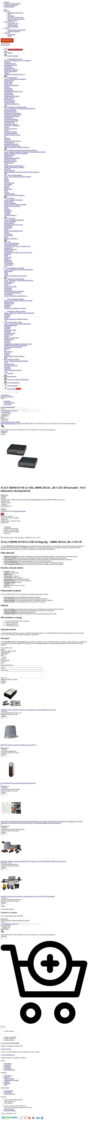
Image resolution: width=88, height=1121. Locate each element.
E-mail (2, 409)
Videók (10, 36)
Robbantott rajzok (12, 25)
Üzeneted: (3, 678)
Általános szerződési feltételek (12, 3)
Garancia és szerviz (6, 1049)
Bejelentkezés (4, 407)
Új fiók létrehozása (6, 412)
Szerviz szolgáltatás (13, 26)
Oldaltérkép (7, 1083)
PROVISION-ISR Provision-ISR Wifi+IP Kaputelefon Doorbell (18, 783)
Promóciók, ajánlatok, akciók (15, 17)
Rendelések (7, 401)
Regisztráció (11, 407)
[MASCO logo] (7, 42)
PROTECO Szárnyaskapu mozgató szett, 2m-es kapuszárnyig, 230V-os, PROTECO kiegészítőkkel (28, 896)
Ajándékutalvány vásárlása (11, 1080)
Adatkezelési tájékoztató (10, 5)
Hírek (5, 9)
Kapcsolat (7, 2)
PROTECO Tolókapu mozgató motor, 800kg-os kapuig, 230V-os (18, 745)
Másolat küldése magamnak (9, 679)
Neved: (3, 666)
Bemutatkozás (11, 34)
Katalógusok (11, 16)
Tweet (2, 512)
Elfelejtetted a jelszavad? (10, 410)
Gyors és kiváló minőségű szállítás (10, 1043)
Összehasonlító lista (9, 402)
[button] (24, 511)
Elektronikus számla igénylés (15, 13)
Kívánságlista (7, 404)
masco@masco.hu (9, 1109)
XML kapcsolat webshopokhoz (16, 19)
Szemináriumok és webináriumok (17, 30)
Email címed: (4, 670)
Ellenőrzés (3, 681)
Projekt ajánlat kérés (13, 23)
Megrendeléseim (8, 1090)
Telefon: (3, 668)
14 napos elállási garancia (8, 1055)
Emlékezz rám (6, 414)
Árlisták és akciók (12, 20)
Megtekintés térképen (10, 1110)
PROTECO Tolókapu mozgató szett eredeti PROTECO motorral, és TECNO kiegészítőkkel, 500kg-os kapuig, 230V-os (33, 861)
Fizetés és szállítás (9, 6)
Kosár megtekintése (6, 422)
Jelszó (2, 410)
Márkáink (6, 1082)
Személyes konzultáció (14, 31)
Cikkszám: (3, 496)
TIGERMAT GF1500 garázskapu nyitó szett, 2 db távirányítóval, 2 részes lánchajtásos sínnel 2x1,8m (28, 709)
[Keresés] (17, 392)
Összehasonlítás (18, 511)
